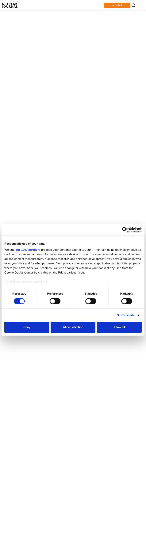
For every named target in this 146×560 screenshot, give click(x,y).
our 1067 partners (27, 249)
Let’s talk (117, 5)
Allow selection (73, 327)
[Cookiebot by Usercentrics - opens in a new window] (125, 230)
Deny (26, 327)
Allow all (119, 327)
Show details (125, 315)
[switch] (55, 301)
